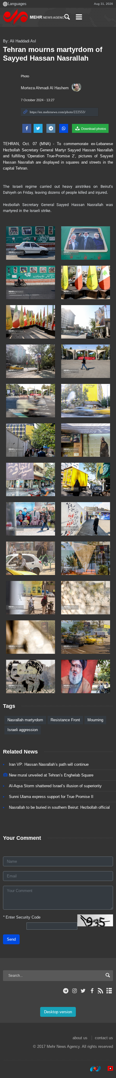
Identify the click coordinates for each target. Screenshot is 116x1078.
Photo (25, 76)
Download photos (93, 128)
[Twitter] (83, 991)
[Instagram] (74, 991)
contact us (104, 1038)
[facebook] (91, 991)
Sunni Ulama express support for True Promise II (51, 796)
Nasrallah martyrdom (25, 720)
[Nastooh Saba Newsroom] (92, 1068)
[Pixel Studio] (107, 1068)
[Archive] (109, 991)
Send (11, 939)
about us (80, 1038)
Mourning (95, 720)
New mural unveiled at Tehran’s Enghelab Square (51, 775)
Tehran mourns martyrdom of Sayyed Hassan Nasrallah (52, 53)
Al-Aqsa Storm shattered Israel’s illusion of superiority (55, 786)
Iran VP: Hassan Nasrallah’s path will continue (49, 764)
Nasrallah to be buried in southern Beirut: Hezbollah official (59, 807)
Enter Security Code (21, 917)
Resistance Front (65, 720)
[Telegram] (66, 991)
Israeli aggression (22, 730)
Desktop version (58, 1012)
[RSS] (100, 991)
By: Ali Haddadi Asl (19, 41)
